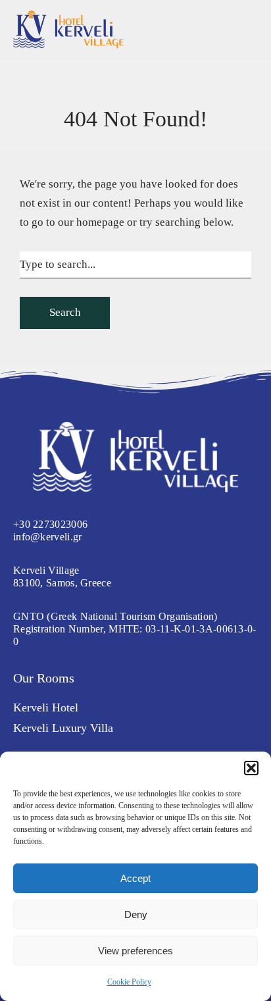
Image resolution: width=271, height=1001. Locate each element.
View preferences (135, 950)
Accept (135, 878)
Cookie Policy (129, 982)
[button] (251, 768)
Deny (135, 914)
